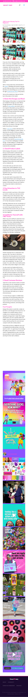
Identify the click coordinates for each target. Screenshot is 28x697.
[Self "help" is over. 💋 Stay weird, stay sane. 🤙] (14, 515)
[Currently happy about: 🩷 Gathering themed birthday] (14, 585)
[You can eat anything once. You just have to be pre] (14, 561)
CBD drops (9, 128)
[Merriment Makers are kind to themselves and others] (14, 608)
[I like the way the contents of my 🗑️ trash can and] (14, 538)
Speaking (19, 685)
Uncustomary (7, 25)
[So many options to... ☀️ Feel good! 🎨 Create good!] (14, 469)
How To (20, 25)
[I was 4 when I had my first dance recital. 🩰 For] (14, 492)
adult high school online (15, 398)
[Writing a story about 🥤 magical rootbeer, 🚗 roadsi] (14, 654)
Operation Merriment (9, 685)
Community (11, 682)
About (4, 682)
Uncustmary (14, 679)
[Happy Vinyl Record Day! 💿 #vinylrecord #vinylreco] (14, 631)
